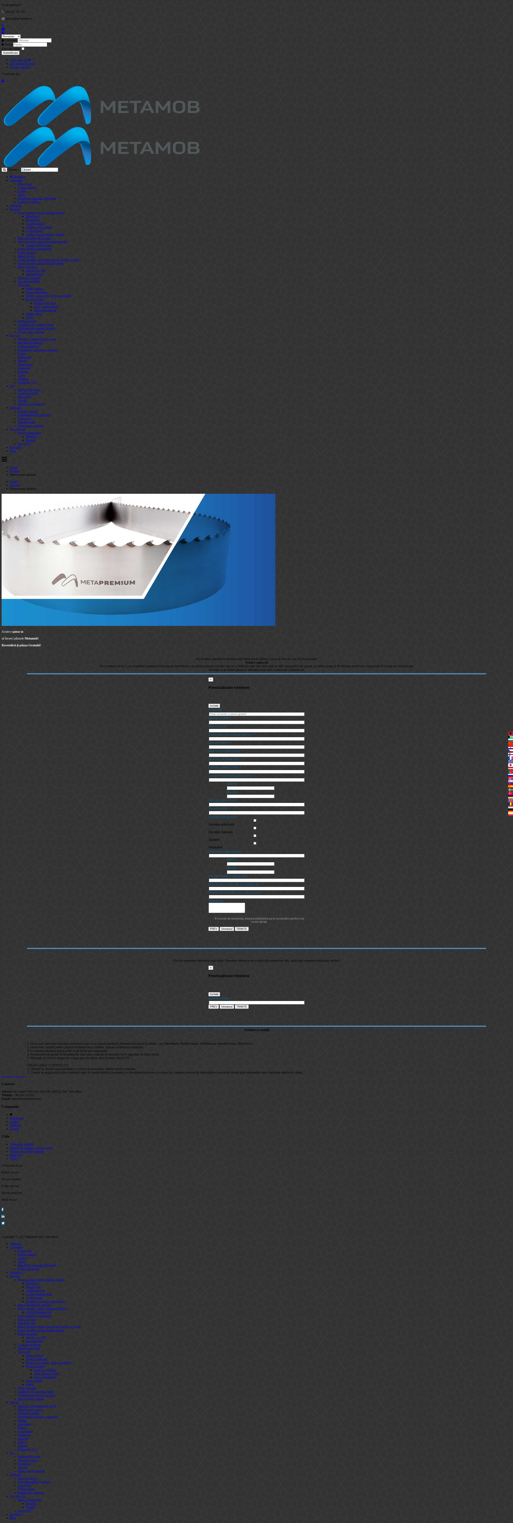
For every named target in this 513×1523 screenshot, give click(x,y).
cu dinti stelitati (35, 223)
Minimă (232, 784)
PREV (213, 928)
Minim (231, 860)
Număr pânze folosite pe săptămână (236, 884)
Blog (13, 451)
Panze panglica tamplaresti (34, 249)
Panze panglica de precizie (34, 238)
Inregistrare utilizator (31, 425)
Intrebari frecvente (29, 389)
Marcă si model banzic (226, 751)
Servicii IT (24, 443)
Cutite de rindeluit (29, 277)
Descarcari (24, 397)
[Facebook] (2, 1209)
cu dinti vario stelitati (39, 227)
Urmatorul (226, 928)
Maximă (232, 792)
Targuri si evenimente (31, 404)
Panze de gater (27, 252)
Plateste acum (26, 422)
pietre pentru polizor (46, 306)
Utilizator (11, 40)
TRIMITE (241, 928)
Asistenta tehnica (28, 346)
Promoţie (215, 710)
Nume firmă (218, 726)
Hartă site (16, 1155)
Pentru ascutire (35, 299)
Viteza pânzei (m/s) (222, 800)
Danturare (24, 368)
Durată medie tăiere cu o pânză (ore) (236, 893)
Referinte (15, 447)
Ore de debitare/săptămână (230, 876)
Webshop (15, 205)
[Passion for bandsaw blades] (102, 124)
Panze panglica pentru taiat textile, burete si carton (49, 259)
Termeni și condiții (21, 1144)
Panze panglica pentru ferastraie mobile (42, 241)
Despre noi (24, 184)
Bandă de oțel (26, 256)
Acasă (13, 467)
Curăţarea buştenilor (223, 817)
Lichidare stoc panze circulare (36, 328)
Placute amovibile (29, 281)
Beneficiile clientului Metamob (37, 198)
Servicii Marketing (29, 433)
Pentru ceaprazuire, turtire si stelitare (48, 296)
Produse (15, 209)
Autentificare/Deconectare (34, 415)
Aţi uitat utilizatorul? (22, 63)
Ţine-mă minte (11, 49)
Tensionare (24, 357)
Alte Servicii (17, 429)
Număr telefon (220, 743)
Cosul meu (24, 418)
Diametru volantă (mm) (226, 759)
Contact (14, 1121)
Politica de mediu (28, 202)
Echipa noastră (27, 187)
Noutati (22, 400)
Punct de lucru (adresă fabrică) (232, 735)
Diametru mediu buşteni (225, 851)
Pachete (30, 440)
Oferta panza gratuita (31, 332)
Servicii (14, 335)
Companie (16, 180)
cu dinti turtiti (34, 231)
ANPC (14, 1158)
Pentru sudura (34, 288)
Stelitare (23, 378)
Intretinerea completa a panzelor (38, 350)
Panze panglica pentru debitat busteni (41, 213)
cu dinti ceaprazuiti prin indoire (45, 234)
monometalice (34, 274)
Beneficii (31, 436)
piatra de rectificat (45, 303)
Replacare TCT (27, 382)
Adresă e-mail (220, 718)
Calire (21, 375)
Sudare (22, 353)
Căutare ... (13, 169)
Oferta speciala (27, 321)
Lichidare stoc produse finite (36, 324)
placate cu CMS (36, 270)
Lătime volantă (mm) (225, 767)
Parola (8, 44)
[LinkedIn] (3, 1216)
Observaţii (216, 901)
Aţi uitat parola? (20, 67)
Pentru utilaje (34, 314)
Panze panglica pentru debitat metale (41, 263)
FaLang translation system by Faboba (14, 1077)
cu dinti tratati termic (39, 245)
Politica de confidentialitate (27, 1151)
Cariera (22, 191)
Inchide (214, 705)
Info (12, 386)
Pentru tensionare (36, 292)
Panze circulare (27, 267)
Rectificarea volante (30, 342)
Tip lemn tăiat (219, 809)
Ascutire (23, 371)
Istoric (21, 194)
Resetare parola (27, 411)
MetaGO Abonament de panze (37, 339)
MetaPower (33, 220)
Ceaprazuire (25, 364)
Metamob (19, 176)
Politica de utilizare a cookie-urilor (31, 1148)
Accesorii (24, 285)
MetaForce (32, 216)
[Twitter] (3, 1223)
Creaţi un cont (19, 60)
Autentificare (10, 52)
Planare (22, 360)
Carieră (14, 1128)
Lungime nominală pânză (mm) (232, 776)
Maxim (231, 868)
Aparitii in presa (28, 393)
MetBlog (15, 1125)
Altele (29, 317)
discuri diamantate (45, 310)
